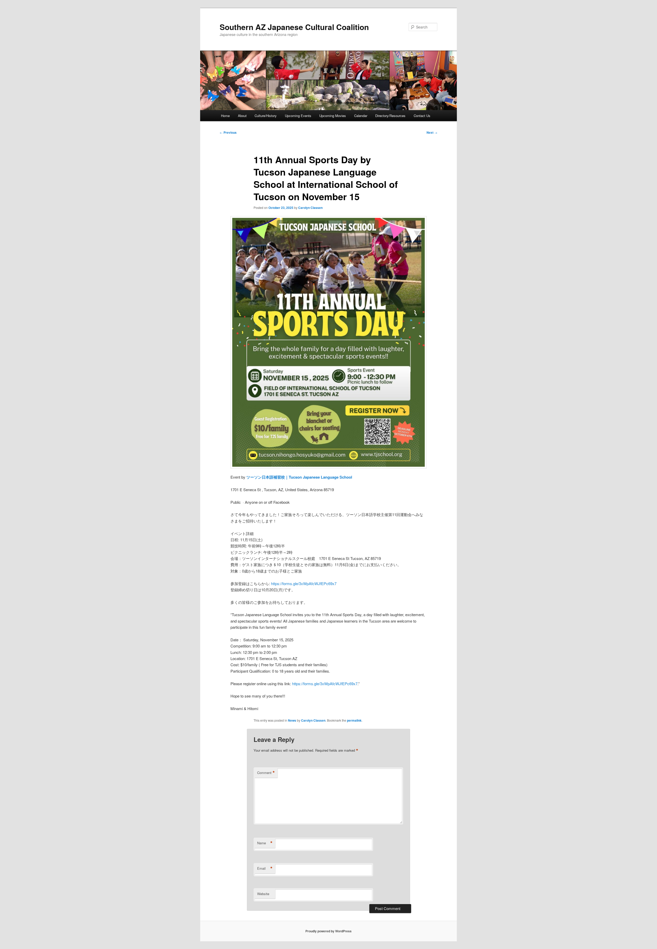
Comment (266, 773)
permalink (354, 720)
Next (432, 132)
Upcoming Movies (332, 115)
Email (265, 868)
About (242, 115)
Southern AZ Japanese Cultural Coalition (294, 26)
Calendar (360, 115)
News (292, 720)
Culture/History (266, 115)
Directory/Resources (390, 115)
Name (265, 843)
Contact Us (422, 115)
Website (263, 893)
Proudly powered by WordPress (328, 931)
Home (225, 115)
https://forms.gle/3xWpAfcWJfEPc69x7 (303, 583)
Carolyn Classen (310, 207)
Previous (228, 132)
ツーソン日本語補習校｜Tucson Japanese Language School (299, 477)
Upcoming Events (298, 115)
